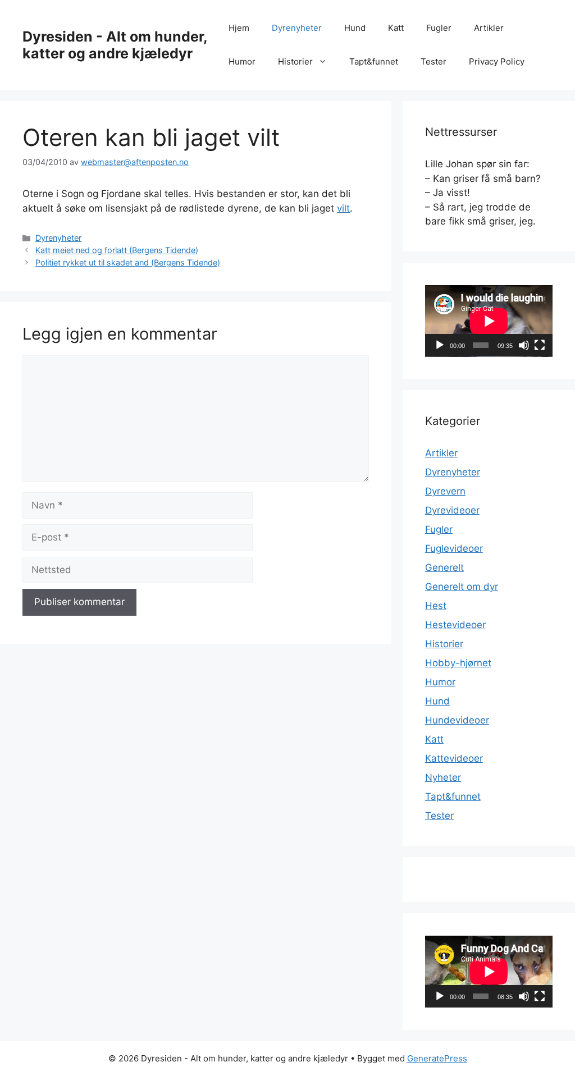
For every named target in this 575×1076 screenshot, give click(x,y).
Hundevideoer (457, 720)
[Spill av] (439, 345)
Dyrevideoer (452, 510)
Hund (355, 27)
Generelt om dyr (461, 586)
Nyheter (443, 777)
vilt (343, 208)
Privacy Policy (496, 61)
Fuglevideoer (454, 548)
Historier (295, 61)
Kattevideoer (454, 758)
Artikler (489, 27)
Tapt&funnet (373, 61)
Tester (433, 61)
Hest (435, 605)
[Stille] (524, 345)
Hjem (239, 27)
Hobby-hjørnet (458, 663)
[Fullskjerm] (539, 345)
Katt (396, 27)
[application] (489, 321)
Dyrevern (445, 491)
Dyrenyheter (297, 27)
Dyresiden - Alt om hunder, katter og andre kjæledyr (114, 45)
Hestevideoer (455, 624)
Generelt (444, 567)
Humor (242, 61)
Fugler (438, 27)
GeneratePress (437, 1058)
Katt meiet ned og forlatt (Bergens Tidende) (116, 250)
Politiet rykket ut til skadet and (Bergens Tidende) (127, 262)
